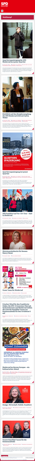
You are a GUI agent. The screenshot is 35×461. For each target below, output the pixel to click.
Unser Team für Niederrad (13, 290)
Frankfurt (26, 64)
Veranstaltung (13, 64)
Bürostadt (23, 64)
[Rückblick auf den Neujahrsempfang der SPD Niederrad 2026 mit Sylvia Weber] (17, 94)
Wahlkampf (19, 64)
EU (4, 372)
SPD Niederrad (14, 65)
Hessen (13, 255)
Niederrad (10, 65)
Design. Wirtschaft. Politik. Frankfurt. (17, 405)
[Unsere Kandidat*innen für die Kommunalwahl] (16, 429)
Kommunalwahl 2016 (29, 444)
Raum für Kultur (27, 372)
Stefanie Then (10, 407)
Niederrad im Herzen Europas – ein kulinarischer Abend (16, 368)
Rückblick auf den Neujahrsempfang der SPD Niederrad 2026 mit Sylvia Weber (17, 116)
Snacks (30, 372)
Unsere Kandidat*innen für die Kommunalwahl (15, 441)
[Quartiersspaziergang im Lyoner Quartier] (17, 151)
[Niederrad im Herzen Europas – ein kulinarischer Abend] (16, 346)
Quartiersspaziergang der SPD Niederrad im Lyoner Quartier (14, 61)
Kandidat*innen (16, 444)
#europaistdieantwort (22, 371)
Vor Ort (17, 64)
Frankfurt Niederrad (14, 177)
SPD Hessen (4, 373)
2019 (31, 371)
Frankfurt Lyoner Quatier (8, 177)
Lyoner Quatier (19, 177)
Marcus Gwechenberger (6, 65)
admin (9, 64)
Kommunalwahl (4, 121)
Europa (6, 372)
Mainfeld (21, 372)
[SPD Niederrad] (4, 4)
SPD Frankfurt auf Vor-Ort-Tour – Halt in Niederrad (17, 214)
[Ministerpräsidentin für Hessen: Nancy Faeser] (17, 239)
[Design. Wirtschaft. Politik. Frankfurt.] (16, 394)
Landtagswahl (16, 255)
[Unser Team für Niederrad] (17, 277)
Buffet (3, 372)
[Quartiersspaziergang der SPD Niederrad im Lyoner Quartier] (17, 40)
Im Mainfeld (16, 372)
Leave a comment (19, 65)
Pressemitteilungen (16, 407)
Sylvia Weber (19, 121)
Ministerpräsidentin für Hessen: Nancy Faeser (15, 252)
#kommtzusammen (27, 371)
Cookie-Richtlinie (24, 459)
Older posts (5, 456)
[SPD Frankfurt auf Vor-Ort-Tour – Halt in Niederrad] (17, 200)
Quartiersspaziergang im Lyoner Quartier (15, 173)
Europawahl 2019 (9, 372)
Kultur (19, 372)
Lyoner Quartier (30, 64)
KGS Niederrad (30, 120)
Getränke (13, 372)
